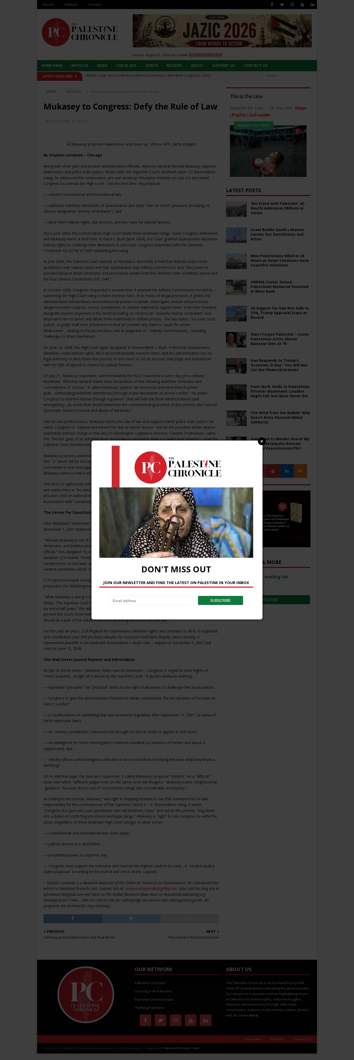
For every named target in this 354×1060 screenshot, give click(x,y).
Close (262, 441)
